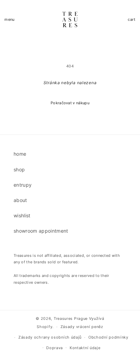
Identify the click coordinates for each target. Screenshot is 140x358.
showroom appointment (41, 231)
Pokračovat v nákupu (70, 102)
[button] (9, 19)
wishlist (22, 215)
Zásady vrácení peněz (81, 326)
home (20, 154)
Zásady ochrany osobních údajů (50, 337)
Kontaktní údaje (85, 347)
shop (19, 169)
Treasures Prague (71, 318)
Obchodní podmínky (108, 337)
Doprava (54, 347)
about (20, 200)
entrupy (23, 185)
